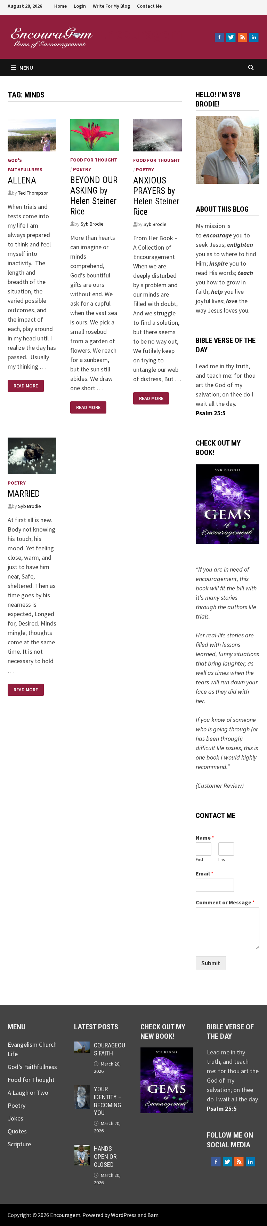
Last (222, 860)
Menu (26, 67)
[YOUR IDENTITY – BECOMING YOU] (82, 1090)
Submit (210, 963)
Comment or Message (225, 902)
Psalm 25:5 (211, 413)
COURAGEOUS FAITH (109, 1049)
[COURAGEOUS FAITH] (82, 1046)
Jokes (15, 1118)
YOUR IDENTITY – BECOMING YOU (107, 1101)
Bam (153, 1214)
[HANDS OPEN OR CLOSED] (82, 1150)
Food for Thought (93, 160)
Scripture (19, 1144)
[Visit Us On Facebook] (219, 37)
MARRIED (24, 494)
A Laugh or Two (28, 1093)
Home (60, 6)
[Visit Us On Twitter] (230, 37)
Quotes (17, 1131)
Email (204, 873)
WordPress (124, 1214)
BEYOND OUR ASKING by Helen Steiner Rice (94, 196)
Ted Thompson (33, 193)
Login (80, 6)
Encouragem (140, 33)
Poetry (82, 169)
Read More (25, 384)
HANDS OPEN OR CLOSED (105, 1156)
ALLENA (22, 180)
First (199, 860)
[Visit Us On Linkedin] (253, 37)
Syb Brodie (92, 224)
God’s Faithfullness (32, 1067)
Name (205, 837)
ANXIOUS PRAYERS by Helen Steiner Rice (156, 196)
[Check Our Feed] (242, 37)
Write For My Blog (111, 6)
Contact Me (149, 6)
